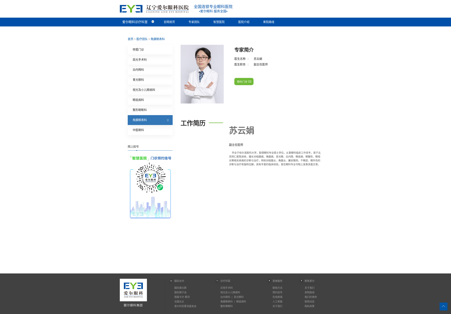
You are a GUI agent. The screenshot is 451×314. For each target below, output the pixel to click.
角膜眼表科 (158, 39)
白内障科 (138, 69)
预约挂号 (277, 292)
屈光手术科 (140, 59)
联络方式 (277, 287)
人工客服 (277, 301)
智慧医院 (219, 21)
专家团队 (194, 21)
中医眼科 (138, 130)
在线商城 (277, 296)
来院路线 (268, 21)
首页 (130, 39)
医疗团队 (142, 39)
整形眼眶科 (140, 109)
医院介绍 (243, 21)
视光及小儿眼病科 (144, 89)
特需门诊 (138, 49)
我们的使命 (311, 296)
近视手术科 (226, 287)
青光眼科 (138, 79)
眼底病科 (138, 99)
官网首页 (169, 21)
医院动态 (309, 301)
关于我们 (277, 306)
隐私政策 (309, 306)
